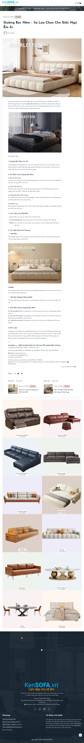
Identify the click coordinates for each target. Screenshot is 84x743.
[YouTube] (44, 709)
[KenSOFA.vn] (10, 3)
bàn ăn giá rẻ (75, 721)
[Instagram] (39, 709)
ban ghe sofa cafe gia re (53, 727)
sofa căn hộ (50, 725)
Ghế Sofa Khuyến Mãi (9, 719)
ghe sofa (77, 725)
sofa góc (66, 723)
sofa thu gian (61, 719)
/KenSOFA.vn (18, 357)
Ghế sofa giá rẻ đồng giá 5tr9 (11, 722)
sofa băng (49, 723)
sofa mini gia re (66, 727)
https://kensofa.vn (21, 353)
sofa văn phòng (59, 725)
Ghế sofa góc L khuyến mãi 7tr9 (12, 724)
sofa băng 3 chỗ (58, 723)
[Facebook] (35, 709)
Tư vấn (28, 8)
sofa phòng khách (75, 723)
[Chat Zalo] (80, 735)
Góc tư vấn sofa (7, 730)
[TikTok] (49, 709)
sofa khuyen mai (51, 719)
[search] (75, 3)
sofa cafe (67, 721)
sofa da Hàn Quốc (57, 721)
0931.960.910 (12, 364)
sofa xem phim (70, 719)
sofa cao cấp (69, 725)
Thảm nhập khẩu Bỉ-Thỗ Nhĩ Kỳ (11, 727)
